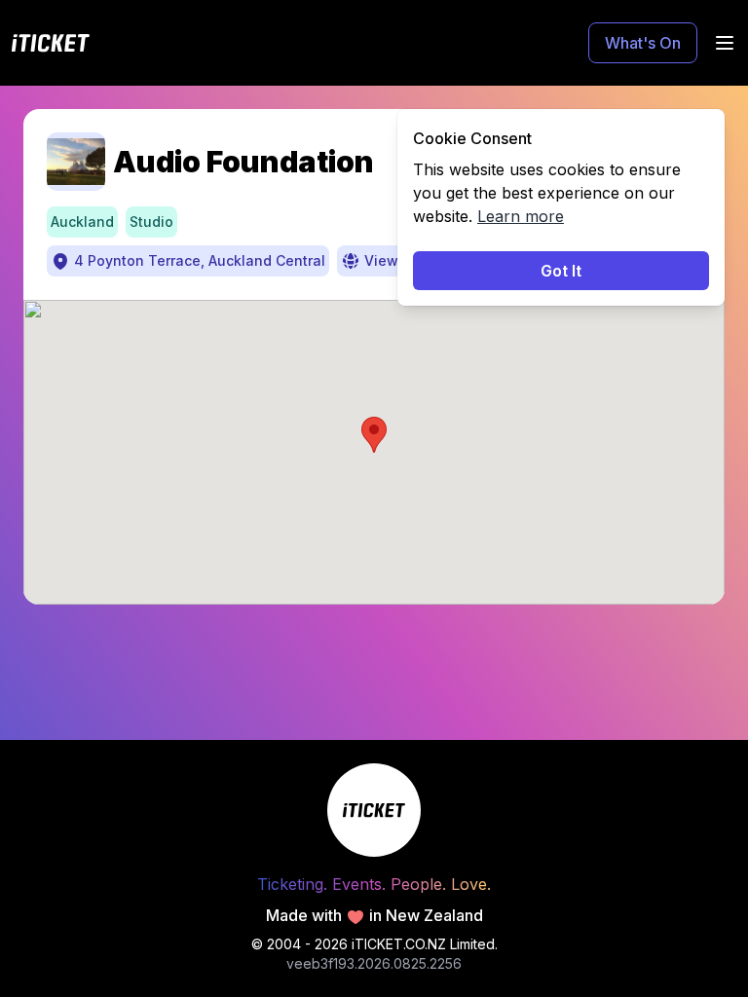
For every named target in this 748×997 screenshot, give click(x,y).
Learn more (520, 216)
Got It (561, 270)
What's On (643, 43)
